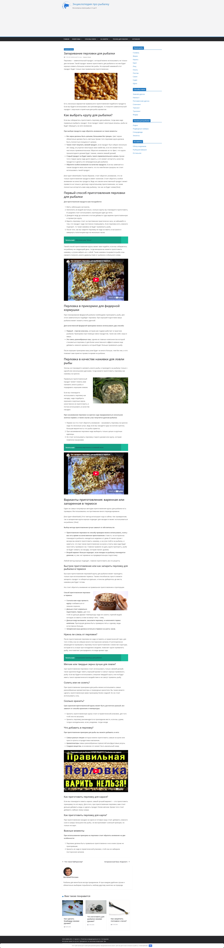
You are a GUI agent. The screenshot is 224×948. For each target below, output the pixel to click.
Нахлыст (136, 98)
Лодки (135, 125)
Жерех (135, 56)
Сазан (135, 77)
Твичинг (136, 108)
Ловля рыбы (76, 39)
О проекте (76, 939)
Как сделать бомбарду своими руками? (71, 921)
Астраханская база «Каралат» (116, 862)
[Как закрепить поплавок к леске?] (119, 902)
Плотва (136, 73)
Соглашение (105, 939)
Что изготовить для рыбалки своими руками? (95, 918)
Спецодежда (138, 132)
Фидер (135, 115)
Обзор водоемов (139, 146)
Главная (66, 39)
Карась (135, 59)
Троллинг (136, 111)
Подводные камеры (141, 129)
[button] (81, 39)
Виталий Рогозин (77, 57)
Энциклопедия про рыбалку (91, 4)
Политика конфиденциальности (90, 939)
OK (150, 945)
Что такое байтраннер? (73, 862)
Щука (135, 83)
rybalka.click (68, 939)
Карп (135, 63)
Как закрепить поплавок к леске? (119, 920)
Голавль (136, 53)
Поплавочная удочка (141, 101)
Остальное (136, 39)
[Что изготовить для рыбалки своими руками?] (96, 902)
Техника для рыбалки (120, 39)
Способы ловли (90, 39)
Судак (135, 80)
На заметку (104, 39)
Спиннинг (137, 104)
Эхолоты (136, 135)
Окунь (135, 70)
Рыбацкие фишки (69, 49)
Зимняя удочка (139, 94)
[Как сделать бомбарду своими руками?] (72, 902)
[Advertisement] (112, 23)
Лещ (134, 66)
